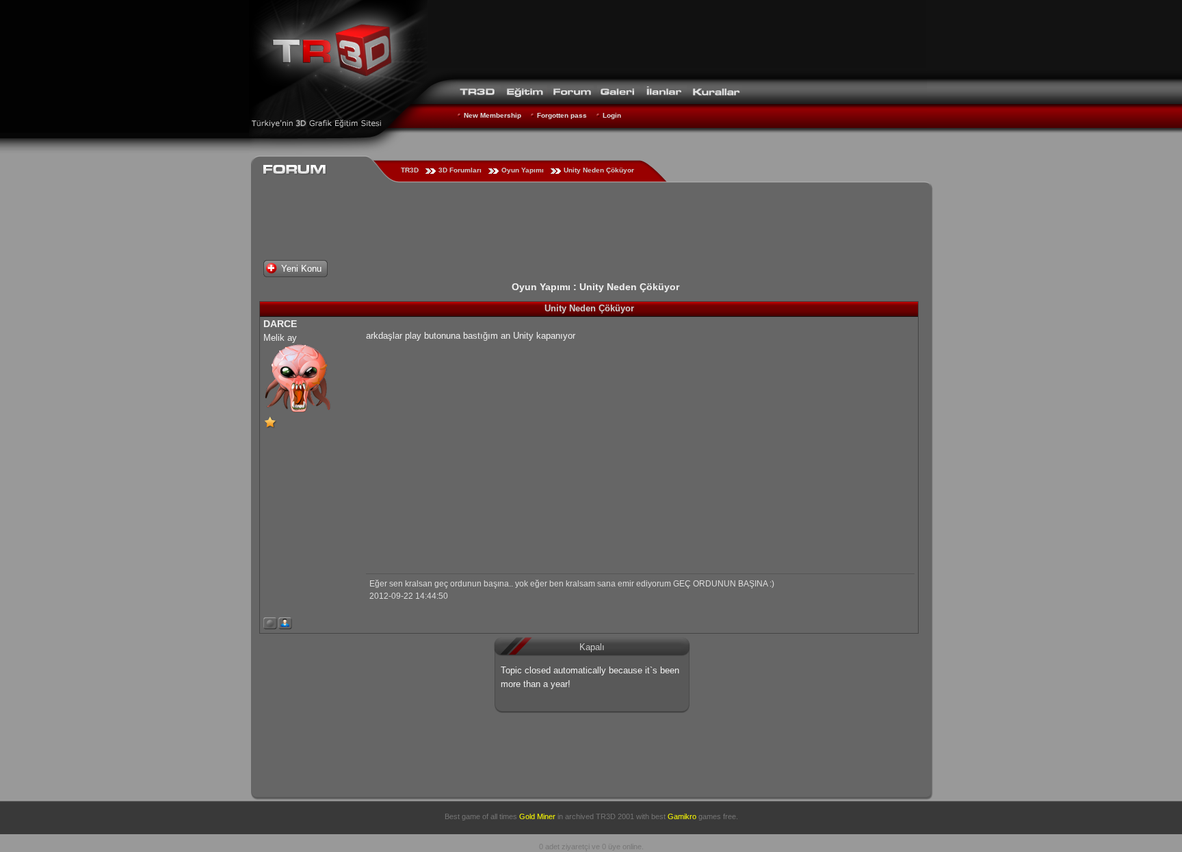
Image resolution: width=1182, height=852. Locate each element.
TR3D (410, 170)
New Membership (492, 115)
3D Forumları (460, 170)
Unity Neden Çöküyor (599, 170)
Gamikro (682, 816)
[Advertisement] (677, 37)
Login (612, 115)
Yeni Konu (301, 268)
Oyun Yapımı (522, 170)
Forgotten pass (562, 115)
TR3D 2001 (615, 816)
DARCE (280, 323)
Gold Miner (537, 816)
